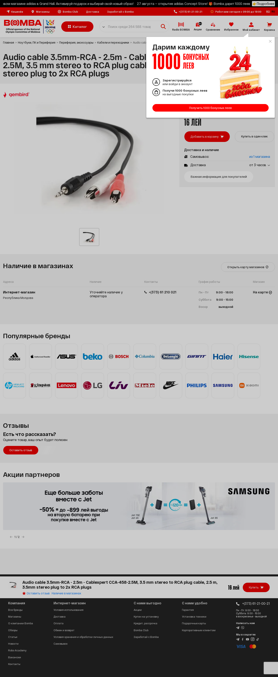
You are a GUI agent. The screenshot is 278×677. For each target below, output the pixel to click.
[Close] (270, 41)
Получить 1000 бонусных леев (210, 108)
